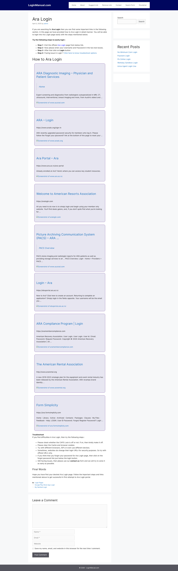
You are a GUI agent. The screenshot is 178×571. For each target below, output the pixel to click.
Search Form (130, 5)
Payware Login (123, 56)
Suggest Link (93, 5)
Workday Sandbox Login (127, 63)
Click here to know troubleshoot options (80, 53)
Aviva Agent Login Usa (126, 66)
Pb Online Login (124, 59)
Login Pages (39, 482)
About (82, 5)
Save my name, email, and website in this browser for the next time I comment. (67, 548)
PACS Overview (46, 248)
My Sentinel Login (41, 487)
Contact (118, 5)
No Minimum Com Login (127, 52)
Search (120, 18)
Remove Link (107, 5)
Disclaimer (143, 5)
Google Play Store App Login (45, 485)
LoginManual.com (39, 5)
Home (74, 5)
